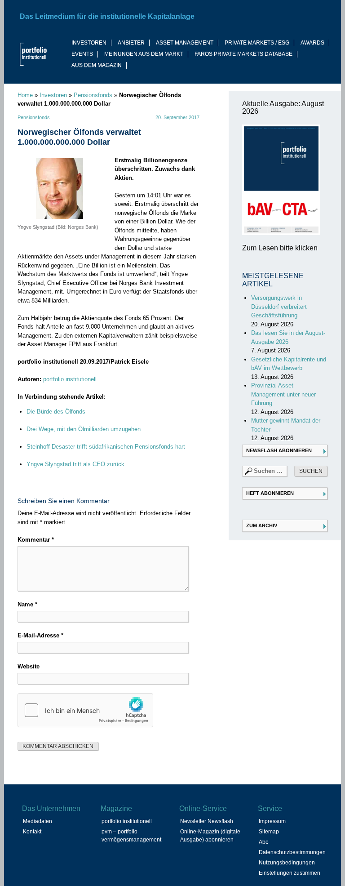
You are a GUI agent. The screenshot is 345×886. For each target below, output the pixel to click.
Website (29, 666)
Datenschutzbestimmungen (292, 852)
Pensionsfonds (93, 95)
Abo (264, 842)
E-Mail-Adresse (40, 635)
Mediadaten (37, 821)
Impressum (272, 821)
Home (25, 95)
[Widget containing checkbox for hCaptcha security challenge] (85, 710)
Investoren (53, 95)
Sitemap (269, 831)
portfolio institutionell (70, 379)
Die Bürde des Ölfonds (56, 411)
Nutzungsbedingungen (287, 862)
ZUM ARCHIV (261, 525)
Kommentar (36, 539)
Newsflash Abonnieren (279, 450)
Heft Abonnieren (270, 493)
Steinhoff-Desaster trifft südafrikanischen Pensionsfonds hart (106, 446)
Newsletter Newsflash (206, 821)
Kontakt (32, 831)
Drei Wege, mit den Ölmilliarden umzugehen (84, 429)
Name (27, 604)
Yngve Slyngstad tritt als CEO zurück (75, 464)
